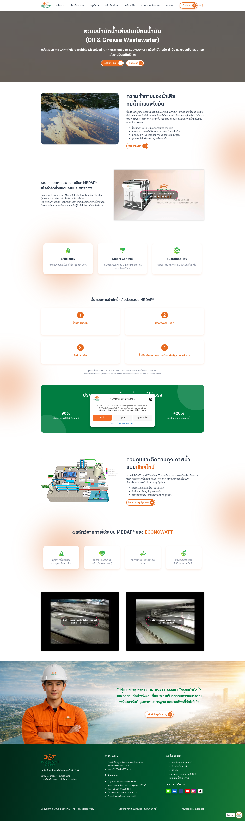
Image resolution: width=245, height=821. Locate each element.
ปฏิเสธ (122, 417)
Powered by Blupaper (192, 809)
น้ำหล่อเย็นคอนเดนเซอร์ (180, 762)
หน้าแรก (60, 5)
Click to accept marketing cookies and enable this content (159, 195)
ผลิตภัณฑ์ (110, 5)
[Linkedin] (174, 791)
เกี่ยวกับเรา (75, 5)
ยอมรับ (102, 417)
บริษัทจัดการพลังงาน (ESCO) (183, 774)
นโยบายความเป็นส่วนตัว (126, 423)
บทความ (170, 5)
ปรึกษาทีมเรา (134, 146)
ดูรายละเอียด (142, 417)
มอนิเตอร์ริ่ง (129, 5)
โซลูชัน (93, 5)
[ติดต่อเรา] (239, 815)
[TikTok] (200, 791)
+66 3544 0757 (119, 769)
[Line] (168, 791)
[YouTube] (187, 791)
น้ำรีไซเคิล (174, 770)
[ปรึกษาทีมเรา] (144, 146)
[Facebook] (181, 791)
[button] (151, 399)
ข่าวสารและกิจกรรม (150, 5)
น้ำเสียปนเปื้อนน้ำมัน (178, 766)
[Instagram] (193, 791)
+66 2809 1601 (119, 789)
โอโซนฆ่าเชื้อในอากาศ (179, 778)
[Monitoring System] (152, 502)
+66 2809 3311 (129, 792)
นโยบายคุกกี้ (114, 423)
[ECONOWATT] (46, 5)
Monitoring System (138, 502)
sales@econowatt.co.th (125, 796)
